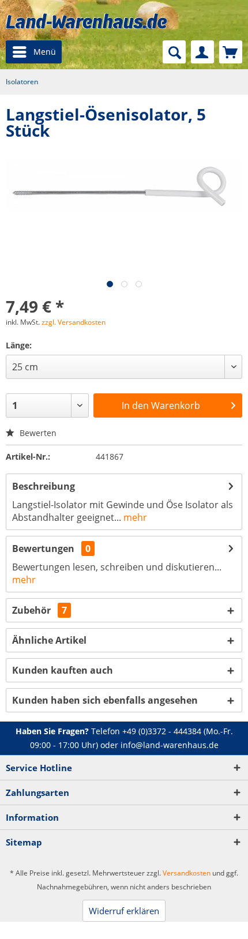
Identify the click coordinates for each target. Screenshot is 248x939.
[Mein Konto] (202, 51)
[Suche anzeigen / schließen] (174, 51)
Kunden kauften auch (62, 670)
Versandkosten (187, 873)
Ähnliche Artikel (49, 640)
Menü (44, 51)
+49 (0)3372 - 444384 (161, 731)
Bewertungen (43, 548)
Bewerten (37, 432)
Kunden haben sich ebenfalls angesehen (105, 700)
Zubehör (39, 610)
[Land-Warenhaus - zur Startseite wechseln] (86, 21)
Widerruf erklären (124, 911)
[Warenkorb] (230, 51)
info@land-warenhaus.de (170, 744)
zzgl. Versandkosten (74, 322)
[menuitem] (34, 51)
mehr (134, 517)
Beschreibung (43, 486)
